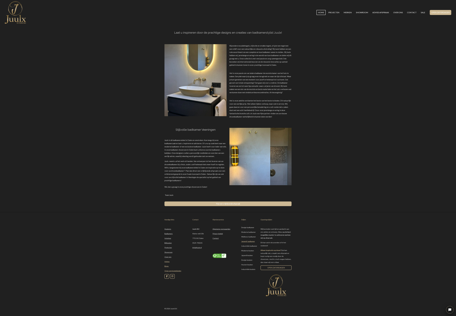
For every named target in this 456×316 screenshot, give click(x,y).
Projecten (168, 248)
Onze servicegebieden (172, 271)
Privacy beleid (218, 234)
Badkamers (168, 234)
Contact (216, 238)
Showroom (168, 252)
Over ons (167, 257)
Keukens (167, 229)
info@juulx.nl (197, 248)
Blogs (166, 266)
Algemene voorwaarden (221, 229)
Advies (167, 262)
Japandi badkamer (248, 241)
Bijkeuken (168, 243)
